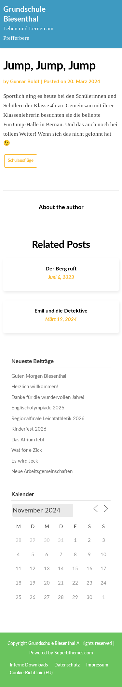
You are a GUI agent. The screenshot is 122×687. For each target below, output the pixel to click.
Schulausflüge (21, 161)
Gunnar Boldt (25, 81)
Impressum (97, 665)
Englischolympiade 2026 (37, 407)
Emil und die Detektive (61, 310)
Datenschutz (67, 665)
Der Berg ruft (61, 268)
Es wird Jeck (24, 461)
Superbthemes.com (73, 653)
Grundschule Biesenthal (51, 643)
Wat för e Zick (26, 450)
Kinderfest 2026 (29, 429)
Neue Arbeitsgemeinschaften (42, 471)
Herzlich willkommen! (34, 386)
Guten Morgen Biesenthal (38, 376)
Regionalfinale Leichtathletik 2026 (48, 418)
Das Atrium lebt (27, 439)
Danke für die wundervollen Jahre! (47, 397)
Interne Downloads (29, 665)
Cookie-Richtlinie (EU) (31, 673)
